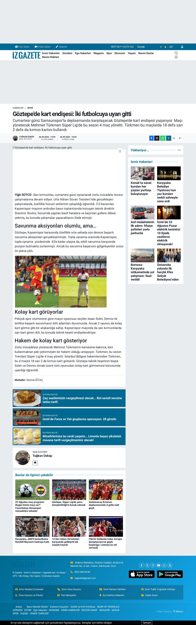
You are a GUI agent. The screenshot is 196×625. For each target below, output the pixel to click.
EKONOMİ (54, 610)
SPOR (30, 108)
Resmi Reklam (50, 57)
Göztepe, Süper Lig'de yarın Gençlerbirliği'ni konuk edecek (68, 503)
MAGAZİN (105, 610)
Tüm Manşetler (68, 595)
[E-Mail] (35, 462)
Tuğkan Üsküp (42, 456)
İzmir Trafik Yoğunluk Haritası (160, 589)
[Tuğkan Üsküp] (22, 457)
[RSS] (169, 565)
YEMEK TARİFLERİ (39, 613)
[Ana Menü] (176, 57)
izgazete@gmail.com (85, 578)
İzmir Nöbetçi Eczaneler (31, 589)
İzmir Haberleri (51, 53)
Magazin (99, 53)
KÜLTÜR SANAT (89, 610)
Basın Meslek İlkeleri (37, 606)
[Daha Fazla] (168, 138)
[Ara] (176, 53)
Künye (19, 606)
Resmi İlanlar (146, 53)
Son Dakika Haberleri (113, 595)
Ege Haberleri (83, 53)
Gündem (67, 53)
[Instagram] (152, 565)
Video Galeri (44, 46)
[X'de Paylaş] (156, 138)
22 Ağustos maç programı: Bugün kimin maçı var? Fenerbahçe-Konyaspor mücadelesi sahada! (30, 506)
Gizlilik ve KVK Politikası (82, 606)
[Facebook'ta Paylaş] (151, 138)
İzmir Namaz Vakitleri (115, 589)
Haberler (18, 108)
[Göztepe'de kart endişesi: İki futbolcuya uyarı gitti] (69, 148)
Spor (109, 53)
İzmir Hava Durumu (71, 589)
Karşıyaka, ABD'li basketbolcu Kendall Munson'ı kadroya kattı (32, 540)
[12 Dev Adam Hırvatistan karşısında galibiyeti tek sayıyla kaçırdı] (69, 526)
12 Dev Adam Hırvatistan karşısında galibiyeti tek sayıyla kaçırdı (65, 542)
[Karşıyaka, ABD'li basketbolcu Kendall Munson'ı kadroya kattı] (32, 526)
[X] (147, 565)
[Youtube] (158, 565)
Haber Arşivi (151, 595)
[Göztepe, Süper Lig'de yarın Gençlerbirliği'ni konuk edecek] (69, 489)
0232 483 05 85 (82, 572)
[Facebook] (141, 565)
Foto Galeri (24, 46)
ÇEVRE (27, 610)
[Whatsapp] (164, 565)
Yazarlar (63, 46)
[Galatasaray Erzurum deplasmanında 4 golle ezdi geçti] (106, 489)
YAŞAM (24, 613)
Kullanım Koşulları (59, 606)
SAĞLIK (115, 610)
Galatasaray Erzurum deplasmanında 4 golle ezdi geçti (104, 505)
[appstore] (141, 574)
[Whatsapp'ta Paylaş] (162, 138)
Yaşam (132, 53)
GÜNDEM (17, 610)
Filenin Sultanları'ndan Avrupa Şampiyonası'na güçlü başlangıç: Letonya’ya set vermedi (105, 543)
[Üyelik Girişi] (180, 47)
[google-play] (169, 574)
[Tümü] (179, 150)
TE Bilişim (178, 611)
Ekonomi (120, 53)
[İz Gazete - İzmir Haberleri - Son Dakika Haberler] (27, 55)
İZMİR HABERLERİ (70, 610)
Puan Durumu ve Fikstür (31, 595)
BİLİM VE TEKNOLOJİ (108, 606)
